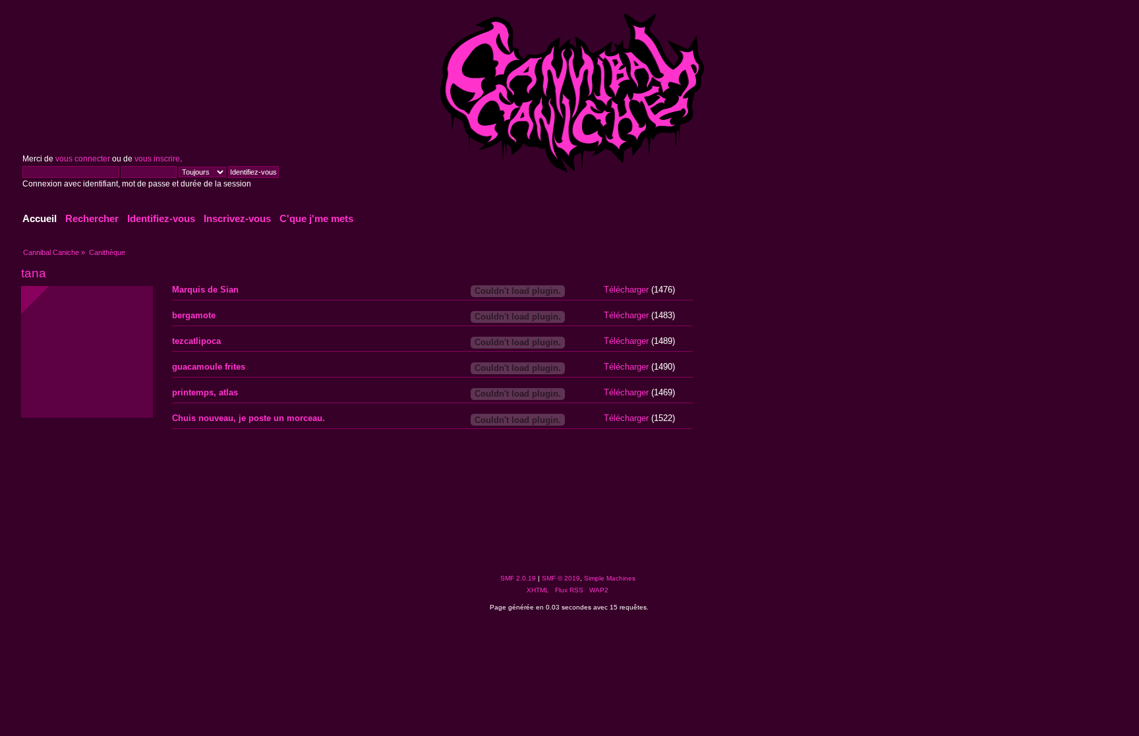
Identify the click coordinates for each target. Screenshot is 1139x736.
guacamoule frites (208, 367)
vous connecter (82, 159)
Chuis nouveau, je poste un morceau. (248, 418)
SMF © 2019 (561, 578)
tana (33, 273)
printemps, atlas (205, 392)
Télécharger (626, 290)
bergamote (194, 315)
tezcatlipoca (196, 341)
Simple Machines (609, 578)
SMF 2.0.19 (518, 578)
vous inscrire (157, 159)
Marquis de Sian (205, 290)
